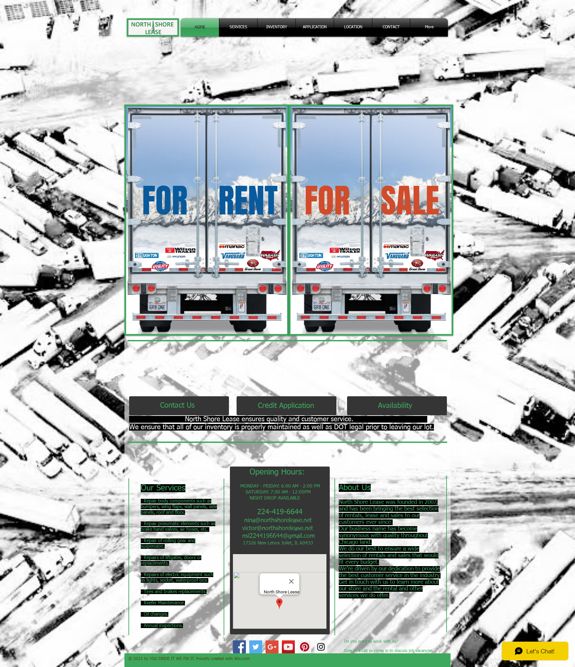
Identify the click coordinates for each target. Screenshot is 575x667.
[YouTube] (288, 646)
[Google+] (272, 646)
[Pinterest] (304, 646)
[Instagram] (320, 646)
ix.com (244, 659)
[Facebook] (239, 646)
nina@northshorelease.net (278, 520)
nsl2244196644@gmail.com (278, 536)
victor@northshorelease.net (277, 528)
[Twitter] (255, 646)
